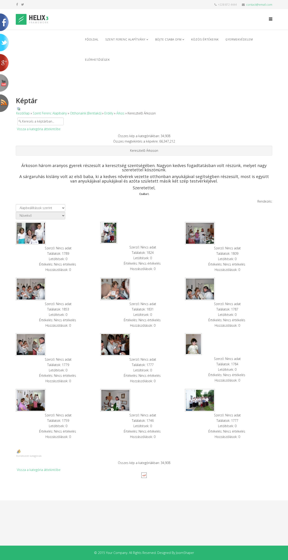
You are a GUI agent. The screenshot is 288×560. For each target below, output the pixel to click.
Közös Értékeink (205, 39)
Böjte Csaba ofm (168, 39)
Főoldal (92, 39)
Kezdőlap (23, 113)
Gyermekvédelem (239, 39)
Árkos (120, 113)
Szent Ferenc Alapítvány (125, 39)
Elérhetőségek (97, 60)
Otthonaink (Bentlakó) (85, 113)
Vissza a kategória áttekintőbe (39, 129)
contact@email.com (259, 5)
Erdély (108, 113)
